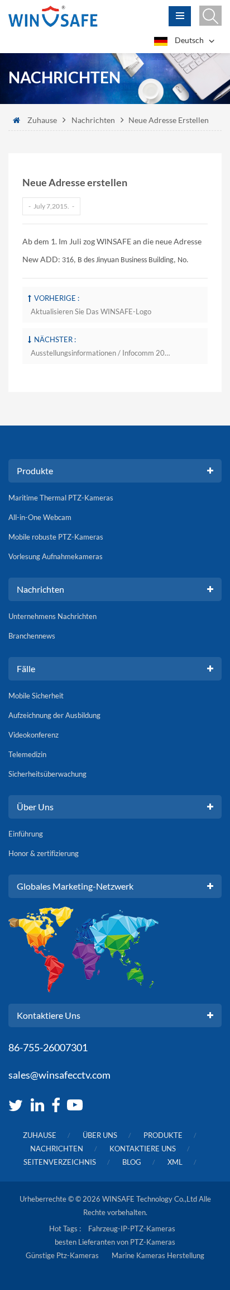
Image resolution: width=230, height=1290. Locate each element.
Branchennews (31, 635)
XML (175, 1161)
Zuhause (42, 120)
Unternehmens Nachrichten (52, 616)
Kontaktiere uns (142, 1148)
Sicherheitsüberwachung (47, 773)
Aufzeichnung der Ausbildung (54, 715)
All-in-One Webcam (39, 517)
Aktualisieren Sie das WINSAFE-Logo (91, 311)
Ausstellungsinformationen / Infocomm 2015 (100, 352)
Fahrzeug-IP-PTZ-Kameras (131, 1228)
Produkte (163, 1135)
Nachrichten (93, 120)
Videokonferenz (33, 734)
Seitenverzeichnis (59, 1161)
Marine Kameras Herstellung (158, 1255)
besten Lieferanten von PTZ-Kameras (115, 1241)
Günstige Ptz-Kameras (62, 1255)
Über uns (100, 1135)
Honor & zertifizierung (43, 853)
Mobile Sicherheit (36, 695)
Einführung (25, 833)
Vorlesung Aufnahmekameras (55, 556)
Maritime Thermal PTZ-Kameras (60, 497)
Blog (131, 1161)
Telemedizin (27, 754)
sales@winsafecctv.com (59, 1075)
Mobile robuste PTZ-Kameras (55, 536)
